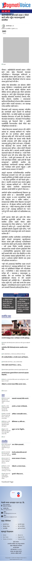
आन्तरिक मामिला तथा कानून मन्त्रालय (16, 543)
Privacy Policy (21, 539)
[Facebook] (18, 493)
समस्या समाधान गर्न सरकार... (19, 458)
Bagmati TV (21, 537)
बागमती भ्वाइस (21, 524)
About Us (20, 535)
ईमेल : (5, 512)
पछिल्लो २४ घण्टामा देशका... (19, 466)
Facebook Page (7, 481)
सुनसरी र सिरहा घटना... (18, 474)
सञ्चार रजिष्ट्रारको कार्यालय (16, 545)
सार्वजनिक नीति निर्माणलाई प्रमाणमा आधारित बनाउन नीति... (15, 348)
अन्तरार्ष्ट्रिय (5, 528)
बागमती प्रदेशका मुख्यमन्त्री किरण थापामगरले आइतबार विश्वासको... (15, 374)
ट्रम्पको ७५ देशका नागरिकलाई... (20, 406)
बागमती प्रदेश (16, 547)
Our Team (5, 537)
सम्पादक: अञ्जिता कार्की (16, 553)
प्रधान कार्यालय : (6, 505)
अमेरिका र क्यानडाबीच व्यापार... (19, 414)
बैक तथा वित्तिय (21, 526)
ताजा (3, 395)
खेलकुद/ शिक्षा (6, 526)
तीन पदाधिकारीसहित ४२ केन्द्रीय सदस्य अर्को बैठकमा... (15, 357)
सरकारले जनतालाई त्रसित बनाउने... (20, 398)
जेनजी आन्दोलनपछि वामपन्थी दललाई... (19, 453)
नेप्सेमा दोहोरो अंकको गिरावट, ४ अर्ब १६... (12, 365)
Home (4, 535)
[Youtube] (18, 496)
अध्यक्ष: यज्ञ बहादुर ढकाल (16, 551)
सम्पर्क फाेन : (6, 508)
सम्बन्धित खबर (6, 316)
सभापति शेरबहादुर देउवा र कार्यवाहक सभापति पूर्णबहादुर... (16, 338)
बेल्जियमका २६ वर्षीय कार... (18, 422)
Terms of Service (7, 539)
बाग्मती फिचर (6, 524)
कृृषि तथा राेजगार (21, 528)
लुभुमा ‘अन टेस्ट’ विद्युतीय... (18, 429)
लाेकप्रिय (4, 441)
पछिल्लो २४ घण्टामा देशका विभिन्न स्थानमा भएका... (14, 384)
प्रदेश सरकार (16, 541)
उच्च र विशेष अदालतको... (18, 445)
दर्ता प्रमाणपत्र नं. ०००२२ (16, 549)
